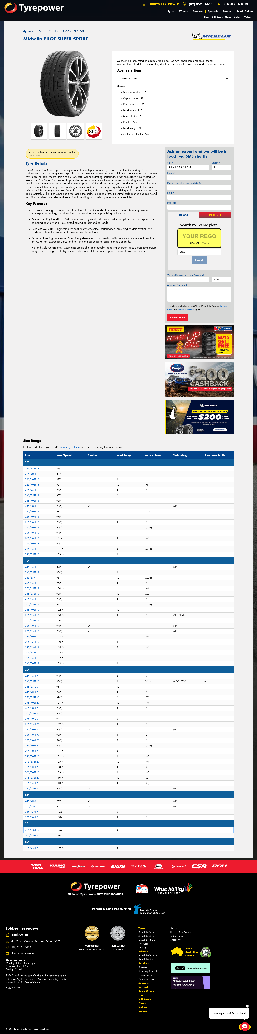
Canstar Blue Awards (180, 932)
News (228, 16)
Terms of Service (186, 309)
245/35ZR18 (32, 495)
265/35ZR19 (32, 593)
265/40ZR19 (32, 609)
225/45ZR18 (32, 490)
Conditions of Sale (41, 1029)
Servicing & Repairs (148, 971)
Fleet (206, 16)
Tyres (171, 11)
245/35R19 (31, 577)
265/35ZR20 (32, 713)
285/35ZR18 (32, 549)
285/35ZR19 (32, 631)
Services (198, 11)
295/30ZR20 (32, 751)
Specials (213, 11)
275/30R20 (31, 718)
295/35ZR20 (32, 761)
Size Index (175, 928)
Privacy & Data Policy (23, 1029)
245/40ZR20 (32, 692)
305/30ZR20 (32, 767)
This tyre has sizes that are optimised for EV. (52, 154)
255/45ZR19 (32, 588)
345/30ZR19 (32, 663)
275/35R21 (31, 806)
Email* (170, 192)
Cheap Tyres (176, 939)
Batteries (142, 967)
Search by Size (146, 936)
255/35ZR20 (32, 697)
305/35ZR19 (32, 658)
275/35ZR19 (32, 615)
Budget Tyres (176, 935)
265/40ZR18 (32, 532)
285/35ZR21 (32, 811)
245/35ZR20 (32, 676)
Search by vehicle (69, 447)
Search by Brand (146, 939)
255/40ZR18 (32, 516)
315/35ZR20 (32, 777)
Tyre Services (145, 975)
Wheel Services (146, 978)
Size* (170, 162)
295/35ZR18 (32, 554)
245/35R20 (31, 686)
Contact (227, 11)
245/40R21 (31, 801)
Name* (171, 172)
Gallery (238, 16)
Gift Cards (217, 16)
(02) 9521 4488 (201, 4)
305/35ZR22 (32, 835)
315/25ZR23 (32, 848)
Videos (247, 16)
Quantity (216, 162)
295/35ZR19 (32, 642)
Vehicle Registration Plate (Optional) (185, 275)
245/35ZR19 (32, 567)
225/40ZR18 (32, 474)
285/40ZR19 (32, 636)
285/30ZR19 (32, 625)
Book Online (245, 11)
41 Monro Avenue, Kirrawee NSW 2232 (35, 941)
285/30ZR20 (32, 729)
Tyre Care (143, 943)
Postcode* (172, 202)
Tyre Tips (142, 947)
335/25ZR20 (32, 788)
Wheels (183, 11)
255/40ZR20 (32, 702)
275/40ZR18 (32, 543)
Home (29, 31)
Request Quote (177, 317)
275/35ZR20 (32, 724)
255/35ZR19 (32, 583)
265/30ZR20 (32, 708)
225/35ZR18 (32, 468)
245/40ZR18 (32, 500)
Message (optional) (177, 285)
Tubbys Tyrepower (163, 4)
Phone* (184, 182)
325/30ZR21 (32, 817)
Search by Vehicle (147, 932)
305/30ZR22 (32, 830)
